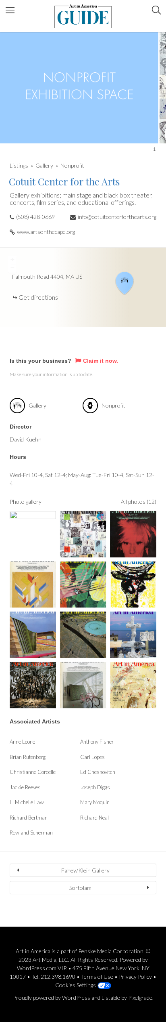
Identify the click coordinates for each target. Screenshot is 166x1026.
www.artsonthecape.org (46, 231)
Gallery (44, 165)
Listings (19, 165)
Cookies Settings (75, 985)
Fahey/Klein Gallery (85, 870)
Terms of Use (97, 976)
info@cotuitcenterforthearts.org (117, 216)
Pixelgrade (140, 997)
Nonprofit (72, 165)
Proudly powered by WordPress (51, 997)
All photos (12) (138, 501)
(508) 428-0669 (35, 216)
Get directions (38, 297)
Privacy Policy (135, 976)
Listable (111, 997)
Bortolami (80, 887)
